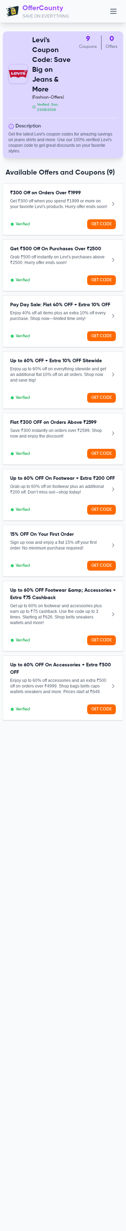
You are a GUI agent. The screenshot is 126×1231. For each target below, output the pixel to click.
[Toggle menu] (113, 11)
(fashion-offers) (48, 97)
